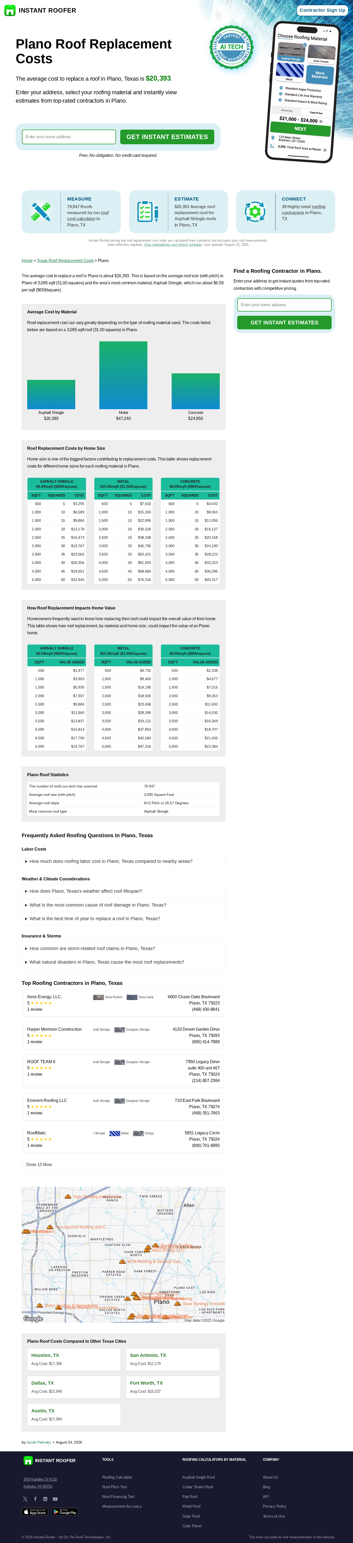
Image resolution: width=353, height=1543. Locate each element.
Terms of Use (274, 1516)
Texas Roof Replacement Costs (65, 260)
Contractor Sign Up (322, 10)
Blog (266, 1487)
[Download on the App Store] (35, 1512)
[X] (25, 1499)
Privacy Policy (275, 1506)
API (266, 1496)
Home (27, 260)
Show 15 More (39, 1164)
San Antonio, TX (148, 1355)
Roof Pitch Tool (114, 1487)
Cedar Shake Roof (197, 1487)
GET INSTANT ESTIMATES (167, 136)
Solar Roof (191, 1516)
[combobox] (69, 137)
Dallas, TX (42, 1383)
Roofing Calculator (117, 1477)
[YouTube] (55, 1499)
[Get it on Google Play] (65, 1512)
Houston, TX (45, 1355)
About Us (270, 1477)
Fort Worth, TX (146, 1383)
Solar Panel (191, 1526)
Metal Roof (191, 1506)
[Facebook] (35, 1499)
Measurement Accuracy (122, 1506)
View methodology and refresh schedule (173, 245)
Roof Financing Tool (118, 1496)
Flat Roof (189, 1496)
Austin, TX (43, 1410)
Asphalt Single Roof (198, 1477)
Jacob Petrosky (38, 1442)
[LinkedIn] (45, 1499)
